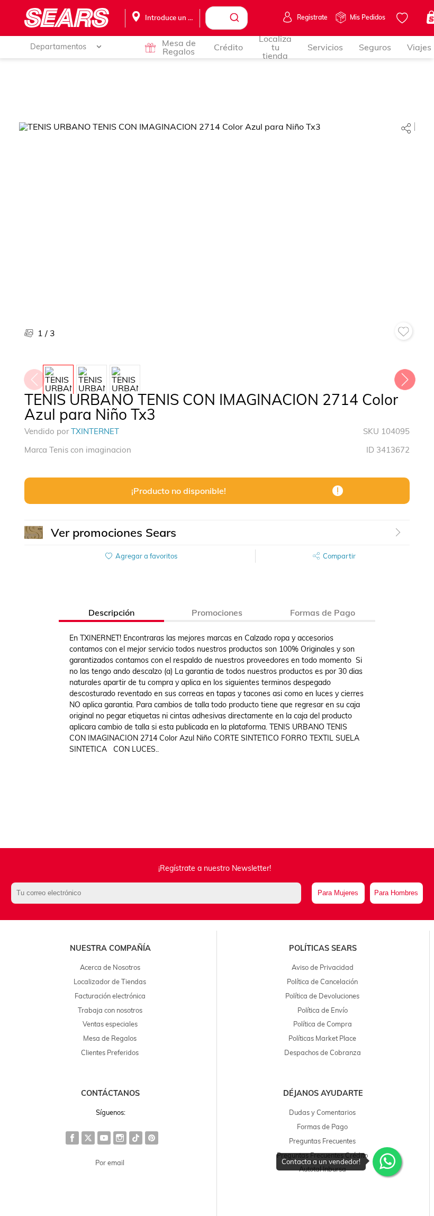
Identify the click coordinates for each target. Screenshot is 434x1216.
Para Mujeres (338, 893)
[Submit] (235, 18)
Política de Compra (322, 1024)
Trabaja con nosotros (110, 1010)
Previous (33, 377)
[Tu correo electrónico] (158, 893)
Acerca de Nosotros (110, 967)
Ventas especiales (110, 1024)
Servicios (325, 47)
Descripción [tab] (111, 612)
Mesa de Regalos (179, 47)
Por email (109, 1162)
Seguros (375, 47)
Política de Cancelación (322, 981)
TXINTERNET (95, 431)
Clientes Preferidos (110, 1052)
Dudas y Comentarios (322, 1112)
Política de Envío (322, 1010)
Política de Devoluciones (322, 996)
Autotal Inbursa (322, 1169)
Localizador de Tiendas (110, 981)
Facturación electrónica (110, 996)
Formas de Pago (322, 1126)
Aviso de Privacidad (323, 967)
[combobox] (226, 18)
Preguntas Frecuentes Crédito (322, 1155)
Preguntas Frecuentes (322, 1141)
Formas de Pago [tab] (322, 612)
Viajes (419, 47)
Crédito (228, 47)
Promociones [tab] (217, 612)
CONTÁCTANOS (110, 1093)
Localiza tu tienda (275, 47)
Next (404, 377)
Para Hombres (396, 893)
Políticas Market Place (322, 1038)
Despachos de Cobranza (322, 1052)
